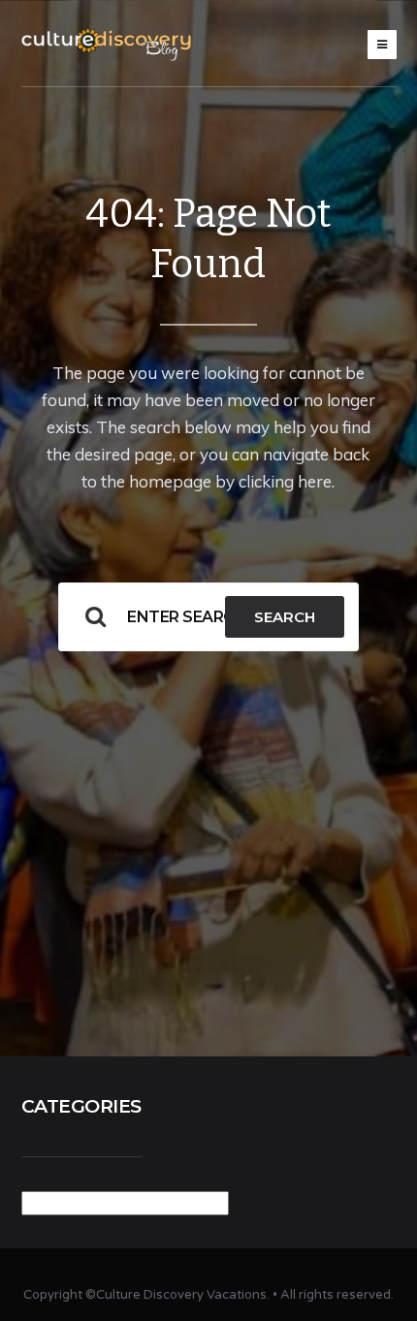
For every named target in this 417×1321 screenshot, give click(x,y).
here (315, 481)
